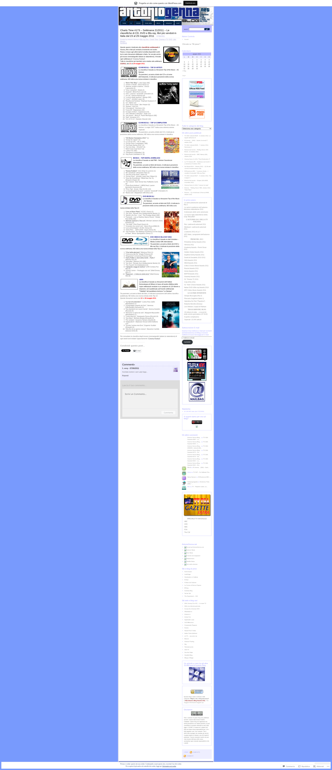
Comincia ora (190, 3)
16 (197, 64)
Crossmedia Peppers (190, 625)
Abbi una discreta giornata (192, 606)
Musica (122, 41)
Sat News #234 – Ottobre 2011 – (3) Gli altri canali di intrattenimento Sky (197, 167)
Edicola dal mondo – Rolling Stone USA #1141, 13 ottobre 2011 (196, 150)
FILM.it (186, 628)
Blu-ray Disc (144, 39)
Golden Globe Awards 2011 (194, 252)
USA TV (186, 649)
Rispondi (125, 376)
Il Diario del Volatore (190, 582)
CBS (186, 524)
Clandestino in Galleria (191, 577)
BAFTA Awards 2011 (191, 274)
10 (201, 61)
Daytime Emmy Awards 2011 (194, 255)
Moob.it (186, 638)
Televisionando (188, 647)
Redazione (169, 23)
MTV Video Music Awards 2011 (195, 290)
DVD (170, 39)
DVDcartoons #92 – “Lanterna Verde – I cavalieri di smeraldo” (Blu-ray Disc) (196, 172)
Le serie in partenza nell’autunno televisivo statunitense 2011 (196, 208)
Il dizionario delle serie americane (196, 212)
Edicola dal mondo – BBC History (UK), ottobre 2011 (196, 155)
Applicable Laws (189, 619)
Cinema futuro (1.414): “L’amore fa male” (196, 185)
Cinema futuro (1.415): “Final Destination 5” (197, 159)
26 (209, 66)
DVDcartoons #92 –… (204, 477)
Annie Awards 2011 (191, 271)
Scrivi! (178, 23)
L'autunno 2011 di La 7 (192, 232)
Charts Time (154, 39)
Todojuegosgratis (192, 482)
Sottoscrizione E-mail (190, 328)
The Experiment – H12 (191, 596)
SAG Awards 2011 (190, 260)
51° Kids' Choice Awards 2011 (194, 285)
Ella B (189, 467)
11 (205, 61)
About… (159, 23)
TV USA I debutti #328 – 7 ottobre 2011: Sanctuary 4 (196, 146)
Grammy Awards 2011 (192, 276)
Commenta (168, 413)
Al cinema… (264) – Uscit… (201, 467)
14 (188, 64)
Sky (185, 644)
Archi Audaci (188, 571)
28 (188, 68)
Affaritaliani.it (188, 611)
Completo (196, 752)
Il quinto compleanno (191, 317)
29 (192, 68)
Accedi (186, 39)
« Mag (184, 71)
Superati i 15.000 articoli (192, 320)
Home (124, 23)
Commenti (189, 756)
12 (209, 61)
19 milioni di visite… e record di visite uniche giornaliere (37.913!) (196, 313)
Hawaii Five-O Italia (190, 630)
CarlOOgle (187, 574)
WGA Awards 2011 (190, 263)
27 (184, 68)
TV (131, 23)
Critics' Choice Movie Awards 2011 (196, 266)
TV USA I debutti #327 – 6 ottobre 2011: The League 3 (197, 176)
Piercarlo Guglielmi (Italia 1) (194, 298)
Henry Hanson (191, 477)
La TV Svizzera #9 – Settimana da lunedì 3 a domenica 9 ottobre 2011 (197, 162)
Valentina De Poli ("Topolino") (194, 301)
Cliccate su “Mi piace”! (191, 44)
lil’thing (186, 588)
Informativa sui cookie (169, 766)
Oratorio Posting (189, 641)
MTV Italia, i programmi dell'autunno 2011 (197, 235)
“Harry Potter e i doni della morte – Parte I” (140, 258)
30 (197, 68)
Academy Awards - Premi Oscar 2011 (195, 248)
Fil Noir (186, 580)
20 (184, 66)
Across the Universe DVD (191, 609)
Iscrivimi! (187, 342)
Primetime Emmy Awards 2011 (195, 242)
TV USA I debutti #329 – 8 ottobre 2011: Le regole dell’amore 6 (197, 136)
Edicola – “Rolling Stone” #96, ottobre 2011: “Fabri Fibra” (197, 189)
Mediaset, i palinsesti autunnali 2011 (195, 228)
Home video (148, 23)
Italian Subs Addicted (190, 633)
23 (197, 66)
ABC (186, 521)
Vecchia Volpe (188, 652)
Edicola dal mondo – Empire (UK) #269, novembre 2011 (196, 181)
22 (192, 66)
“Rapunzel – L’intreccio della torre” (137, 274)
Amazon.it (187, 614)
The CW (187, 532)
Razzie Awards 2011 (191, 268)
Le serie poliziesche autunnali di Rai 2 (195, 204)
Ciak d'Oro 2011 (190, 282)
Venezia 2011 (189, 245)
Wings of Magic (188, 658)
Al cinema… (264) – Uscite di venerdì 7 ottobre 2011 (196, 141)
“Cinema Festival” (139, 59)
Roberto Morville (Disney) (193, 304)
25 (205, 66)
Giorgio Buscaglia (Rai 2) (193, 296)
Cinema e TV (163, 39)
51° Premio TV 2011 (191, 279)
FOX (185, 529)
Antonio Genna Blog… (194, 437)
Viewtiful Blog (188, 655)
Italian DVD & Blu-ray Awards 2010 (196, 287)
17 (201, 64)
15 (192, 64)
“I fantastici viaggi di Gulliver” (135, 267)
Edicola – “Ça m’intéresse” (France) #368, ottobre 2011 (196, 193)
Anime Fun (187, 617)
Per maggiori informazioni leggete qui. (196, 701)
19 (209, 64)
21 (188, 66)
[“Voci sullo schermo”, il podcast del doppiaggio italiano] (198, 564)
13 (184, 64)
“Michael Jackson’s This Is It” (135, 221)
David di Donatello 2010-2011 (194, 257)
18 (205, 64)
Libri (174, 39)
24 (201, 66)
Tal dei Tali (187, 593)
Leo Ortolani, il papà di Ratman (195, 307)
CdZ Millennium (188, 622)
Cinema (138, 23)
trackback (123, 43)
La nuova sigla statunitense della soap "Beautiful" (196, 216)
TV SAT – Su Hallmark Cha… (202, 472)
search (186, 29)
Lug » (184, 75)
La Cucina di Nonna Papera (192, 585)
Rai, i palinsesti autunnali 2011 (195, 224)
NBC (186, 527)
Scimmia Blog (188, 590)
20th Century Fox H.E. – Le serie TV (195, 603)
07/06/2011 (134, 368)
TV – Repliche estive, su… (200, 486)
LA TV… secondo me (190, 636)
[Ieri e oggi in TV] (197, 360)
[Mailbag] (197, 401)
